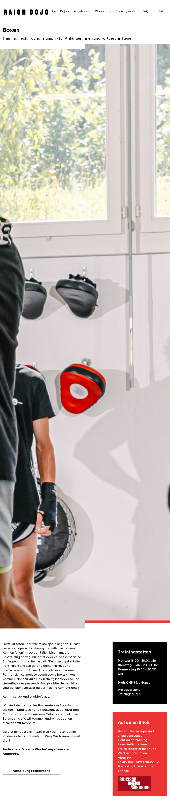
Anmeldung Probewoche (31, 771)
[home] (26, 12)
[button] (60, 11)
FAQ (146, 11)
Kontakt (159, 11)
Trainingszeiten (126, 11)
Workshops (103, 11)
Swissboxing (68, 705)
